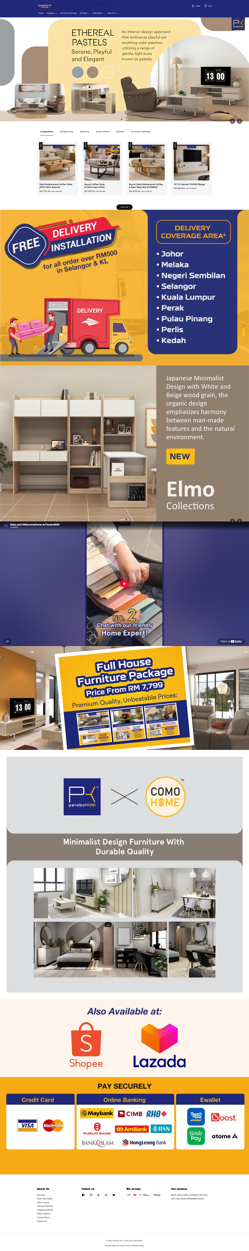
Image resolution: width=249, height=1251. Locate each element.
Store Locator (43, 1202)
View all (124, 207)
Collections (97, 13)
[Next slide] (239, 121)
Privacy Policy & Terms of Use (117, 1246)
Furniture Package (68, 13)
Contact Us (42, 1221)
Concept (83, 13)
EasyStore (138, 1241)
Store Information (45, 1199)
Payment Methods (45, 1206)
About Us (111, 13)
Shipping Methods (45, 1210)
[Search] (101, 5)
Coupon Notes (43, 1217)
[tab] (121, 119)
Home (41, 13)
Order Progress (43, 1214)
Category (51, 13)
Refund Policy (138, 1246)
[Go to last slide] (232, 121)
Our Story (41, 1195)
